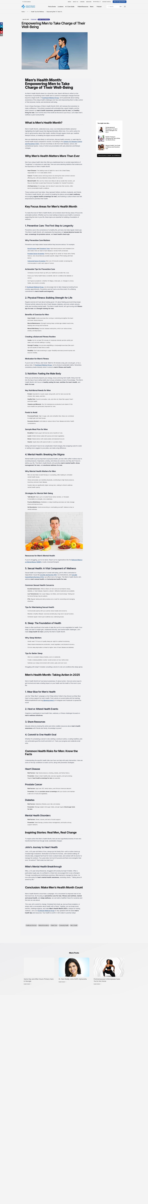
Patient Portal (106, 1)
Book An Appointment (119, 1)
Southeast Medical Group (50, 98)
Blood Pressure (32, 248)
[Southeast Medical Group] (28, 6)
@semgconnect (48, 700)
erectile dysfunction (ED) (48, 575)
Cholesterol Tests (44, 248)
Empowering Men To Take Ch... (55, 11)
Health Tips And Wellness (37, 11)
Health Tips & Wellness (43, 19)
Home (23, 11)
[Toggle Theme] (124, 6)
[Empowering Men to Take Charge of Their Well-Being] (1, 23)
